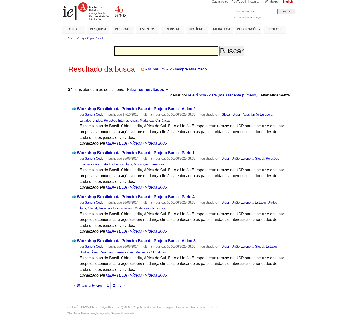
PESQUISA (98, 29)
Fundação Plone (152, 307)
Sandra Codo (94, 114)
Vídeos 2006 (156, 143)
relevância (197, 95)
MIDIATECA (221, 29)
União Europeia (261, 114)
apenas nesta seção (250, 17)
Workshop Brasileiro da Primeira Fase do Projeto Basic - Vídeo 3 (136, 241)
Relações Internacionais (121, 120)
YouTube (238, 1)
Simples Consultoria (122, 313)
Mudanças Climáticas (155, 120)
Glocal (226, 114)
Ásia (246, 114)
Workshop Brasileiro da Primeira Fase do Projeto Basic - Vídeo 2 (136, 109)
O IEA (73, 29)
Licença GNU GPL (207, 307)
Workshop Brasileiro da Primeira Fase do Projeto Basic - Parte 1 (136, 153)
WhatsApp (272, 1)
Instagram (254, 1)
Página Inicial (95, 38)
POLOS (275, 29)
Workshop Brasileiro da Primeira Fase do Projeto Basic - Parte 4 (136, 197)
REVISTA (172, 29)
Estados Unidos (91, 120)
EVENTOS (147, 29)
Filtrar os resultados (145, 89)
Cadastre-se (220, 1)
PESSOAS (123, 29)
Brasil (237, 114)
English (288, 1)
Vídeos (136, 143)
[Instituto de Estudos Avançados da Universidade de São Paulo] (120, 11)
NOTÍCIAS (197, 29)
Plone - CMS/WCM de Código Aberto (92, 307)
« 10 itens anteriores (88, 285)
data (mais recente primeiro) (233, 95)
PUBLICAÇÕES (248, 29)
